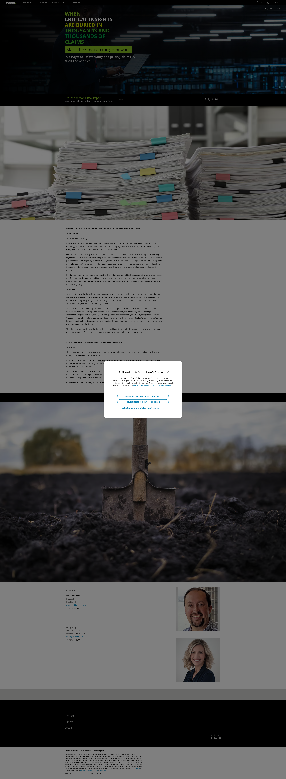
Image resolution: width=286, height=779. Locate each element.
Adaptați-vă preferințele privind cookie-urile (143, 408)
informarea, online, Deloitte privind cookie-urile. (153, 385)
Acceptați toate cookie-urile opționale (143, 396)
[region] (143, 389)
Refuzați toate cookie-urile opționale (143, 402)
